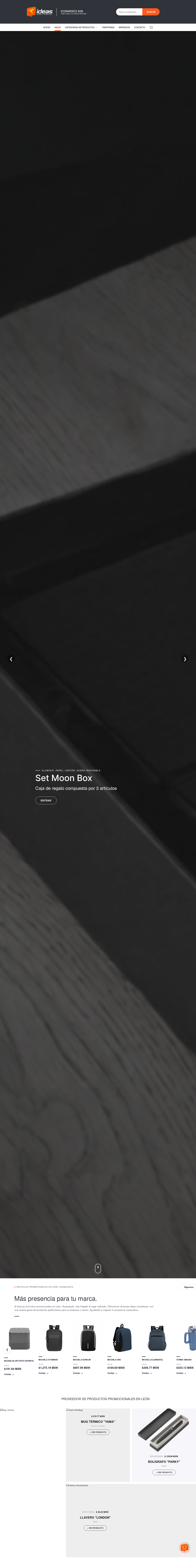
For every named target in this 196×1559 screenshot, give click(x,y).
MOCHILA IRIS (11, 1360)
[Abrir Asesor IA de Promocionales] (185, 1548)
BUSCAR (151, 11)
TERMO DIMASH (80, 1360)
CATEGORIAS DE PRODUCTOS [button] (80, 27)
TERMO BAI (112, 1360)
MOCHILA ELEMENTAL (49, 1360)
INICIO (58, 27)
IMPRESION (124, 27)
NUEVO (46, 27)
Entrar (46, 800)
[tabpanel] (19, 1348)
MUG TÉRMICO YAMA (152, 1360)
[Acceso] (14, 1286)
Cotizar (9, 1373)
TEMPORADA (108, 27)
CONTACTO (139, 27)
